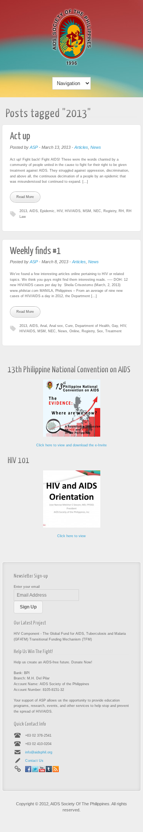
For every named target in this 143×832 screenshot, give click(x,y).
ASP (34, 147)
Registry (109, 211)
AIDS (33, 211)
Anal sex (56, 326)
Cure (69, 326)
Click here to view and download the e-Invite (71, 445)
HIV (60, 211)
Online (74, 331)
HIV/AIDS (72, 211)
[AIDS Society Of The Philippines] (72, 65)
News (95, 147)
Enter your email (27, 587)
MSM (87, 211)
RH (121, 211)
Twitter (35, 769)
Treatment (113, 331)
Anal (43, 326)
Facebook (28, 769)
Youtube (42, 769)
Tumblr (49, 769)
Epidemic (47, 211)
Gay (115, 326)
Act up (20, 136)
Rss (56, 769)
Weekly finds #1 (35, 251)
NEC (97, 211)
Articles (81, 147)
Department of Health (92, 326)
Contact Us (34, 761)
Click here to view (71, 536)
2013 (23, 211)
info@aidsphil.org (38, 752)
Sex (100, 331)
